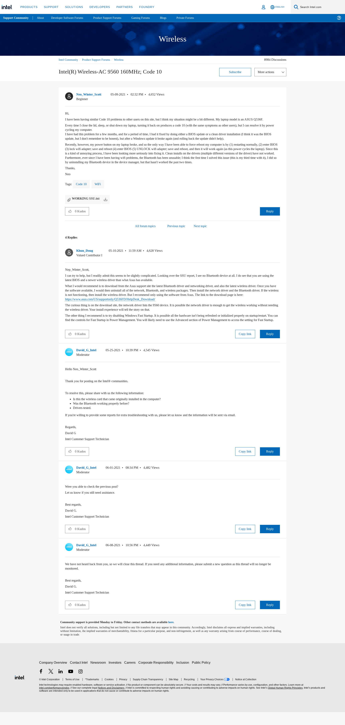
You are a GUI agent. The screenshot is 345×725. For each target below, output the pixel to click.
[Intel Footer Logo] (20, 690)
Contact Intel (79, 675)
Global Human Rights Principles (284, 701)
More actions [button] (267, 72)
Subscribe (235, 72)
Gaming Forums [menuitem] (148, 18)
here (174, 635)
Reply (270, 220)
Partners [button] (120, 7)
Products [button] (28, 7)
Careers (130, 675)
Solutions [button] (72, 7)
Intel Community (69, 60)
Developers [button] (96, 7)
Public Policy (202, 675)
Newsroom (99, 675)
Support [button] (50, 7)
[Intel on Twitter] (51, 685)
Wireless (124, 60)
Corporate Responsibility (156, 675)
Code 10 (82, 192)
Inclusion (183, 675)
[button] (278, 95)
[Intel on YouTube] (70, 685)
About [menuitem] (41, 18)
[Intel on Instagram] (80, 685)
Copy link (245, 347)
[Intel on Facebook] (41, 685)
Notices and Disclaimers (111, 701)
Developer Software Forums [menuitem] (70, 18)
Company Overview (53, 675)
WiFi (100, 192)
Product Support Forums (99, 60)
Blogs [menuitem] (171, 18)
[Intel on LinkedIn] (60, 685)
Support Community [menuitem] (16, 18)
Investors (115, 675)
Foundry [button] (142, 7)
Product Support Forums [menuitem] (112, 18)
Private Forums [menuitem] (193, 18)
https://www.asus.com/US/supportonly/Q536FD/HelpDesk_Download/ (171, 307)
